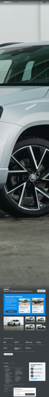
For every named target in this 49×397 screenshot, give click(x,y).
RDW (30, 348)
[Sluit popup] (35, 389)
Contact (41, 2)
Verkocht (37, 2)
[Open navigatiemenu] (44, 2)
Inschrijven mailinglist (30, 394)
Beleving (25, 2)
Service (28, 2)
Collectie (20, 2)
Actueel (32, 2)
